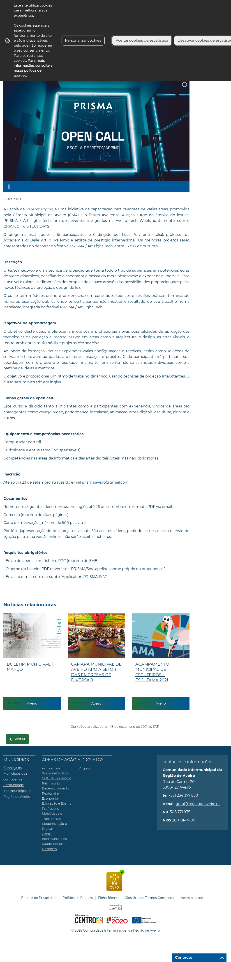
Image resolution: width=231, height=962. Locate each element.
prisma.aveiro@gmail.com (105, 482)
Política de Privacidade (39, 898)
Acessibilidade (192, 898)
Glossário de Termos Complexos (150, 898)
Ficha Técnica (108, 898)
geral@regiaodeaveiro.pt (198, 804)
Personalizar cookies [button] (83, 40)
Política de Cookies (78, 898)
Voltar (20, 739)
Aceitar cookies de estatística (142, 40)
